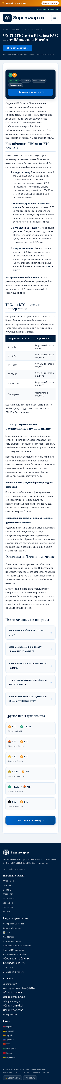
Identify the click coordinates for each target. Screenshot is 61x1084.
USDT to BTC (9, 898)
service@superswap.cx (14, 869)
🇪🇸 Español (8, 1035)
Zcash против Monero (13, 972)
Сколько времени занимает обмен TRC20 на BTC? (25, 649)
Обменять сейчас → (18, 48)
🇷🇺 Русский (8, 1039)
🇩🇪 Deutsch (8, 1031)
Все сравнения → (11, 1014)
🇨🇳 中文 (6, 1044)
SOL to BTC (8, 907)
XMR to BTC (8, 885)
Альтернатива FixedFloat (15, 954)
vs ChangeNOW (10, 984)
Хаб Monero (8, 937)
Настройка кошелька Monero (17, 945)
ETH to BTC (8, 894)
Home (5, 29)
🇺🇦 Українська (10, 1057)
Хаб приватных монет (13, 923)
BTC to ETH (8, 890)
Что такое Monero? (12, 941)
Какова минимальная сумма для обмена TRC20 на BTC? (28, 698)
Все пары (16, 29)
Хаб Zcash (8, 967)
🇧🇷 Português (9, 1048)
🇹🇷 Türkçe (7, 1053)
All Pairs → (8, 911)
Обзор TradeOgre (11, 1001)
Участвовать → (50, 3)
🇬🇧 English (8, 1026)
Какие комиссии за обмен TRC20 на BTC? (28, 665)
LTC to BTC (8, 903)
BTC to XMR (8, 881)
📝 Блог (6, 932)
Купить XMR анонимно (13, 950)
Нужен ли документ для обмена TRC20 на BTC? (28, 682)
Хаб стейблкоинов (12, 928)
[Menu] (54, 18)
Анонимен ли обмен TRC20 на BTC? (26, 632)
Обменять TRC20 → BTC (30, 92)
